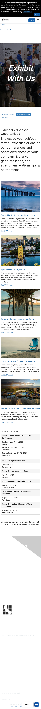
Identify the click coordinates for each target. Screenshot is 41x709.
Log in (32, 20)
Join (1, 24)
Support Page (5, 29)
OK (37, 14)
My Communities (11, 681)
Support (9, 655)
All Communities (11, 679)
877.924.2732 (6, 640)
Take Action (10, 661)
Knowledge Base (12, 665)
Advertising (6, 118)
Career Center (11, 671)
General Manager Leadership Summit (18, 319)
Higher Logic (15, 699)
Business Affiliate (8, 115)
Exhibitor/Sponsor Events (14, 675)
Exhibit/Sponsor (7, 231)
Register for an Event (13, 659)
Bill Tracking (10, 663)
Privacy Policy (11, 683)
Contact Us (9, 653)
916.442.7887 (17, 640)
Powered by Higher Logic (20, 706)
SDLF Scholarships (12, 657)
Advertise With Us (12, 673)
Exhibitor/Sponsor (23, 115)
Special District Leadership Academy (18, 215)
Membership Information (14, 677)
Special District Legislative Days (16, 269)
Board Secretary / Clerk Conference (18, 361)
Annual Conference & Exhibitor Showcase (20, 409)
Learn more (27, 12)
